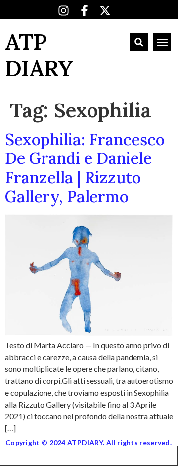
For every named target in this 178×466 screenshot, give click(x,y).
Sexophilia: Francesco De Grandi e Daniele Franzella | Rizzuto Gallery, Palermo (85, 168)
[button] (139, 42)
